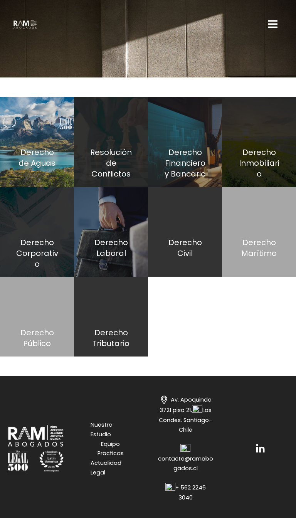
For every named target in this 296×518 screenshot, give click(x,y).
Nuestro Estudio (102, 429)
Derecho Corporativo (37, 253)
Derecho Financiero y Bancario (185, 163)
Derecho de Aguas (37, 157)
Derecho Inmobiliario (259, 163)
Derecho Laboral (111, 248)
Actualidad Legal (106, 467)
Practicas (111, 453)
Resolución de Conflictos (111, 163)
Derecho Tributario (111, 338)
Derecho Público (37, 338)
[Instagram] (260, 449)
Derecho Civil (185, 248)
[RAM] (25, 24)
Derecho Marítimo (259, 248)
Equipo (110, 444)
